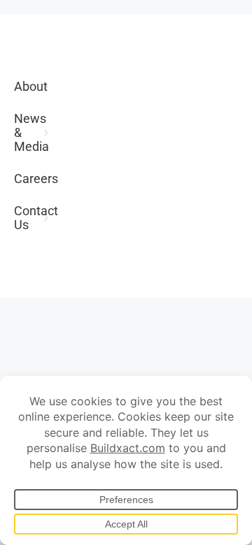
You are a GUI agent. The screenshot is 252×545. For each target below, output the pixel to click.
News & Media (31, 132)
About (31, 86)
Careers (33, 178)
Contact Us (33, 217)
